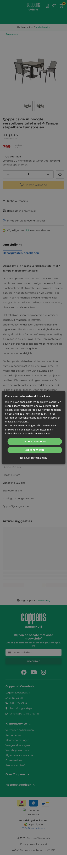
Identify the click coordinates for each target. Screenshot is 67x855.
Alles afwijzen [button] (34, 449)
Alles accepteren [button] (35, 441)
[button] (33, 458)
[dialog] (33, 427)
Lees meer (44, 433)
